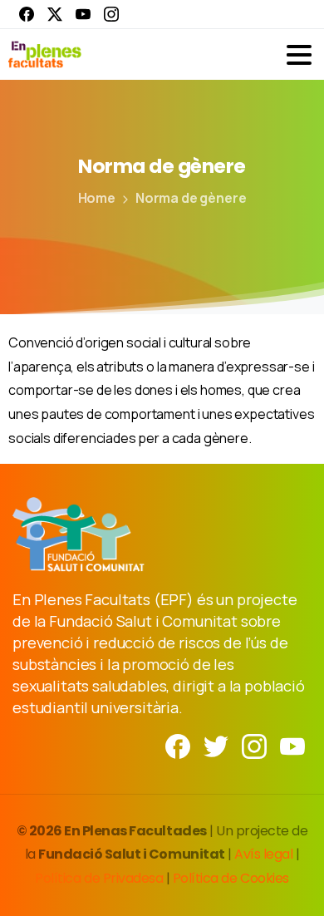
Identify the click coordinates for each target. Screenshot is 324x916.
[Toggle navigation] (299, 55)
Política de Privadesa (99, 878)
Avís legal (263, 854)
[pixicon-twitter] (216, 745)
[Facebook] (26, 14)
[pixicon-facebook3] (178, 745)
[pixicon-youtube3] (292, 745)
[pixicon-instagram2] (254, 745)
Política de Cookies (231, 878)
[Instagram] (111, 14)
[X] (55, 14)
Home (96, 198)
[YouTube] (83, 14)
